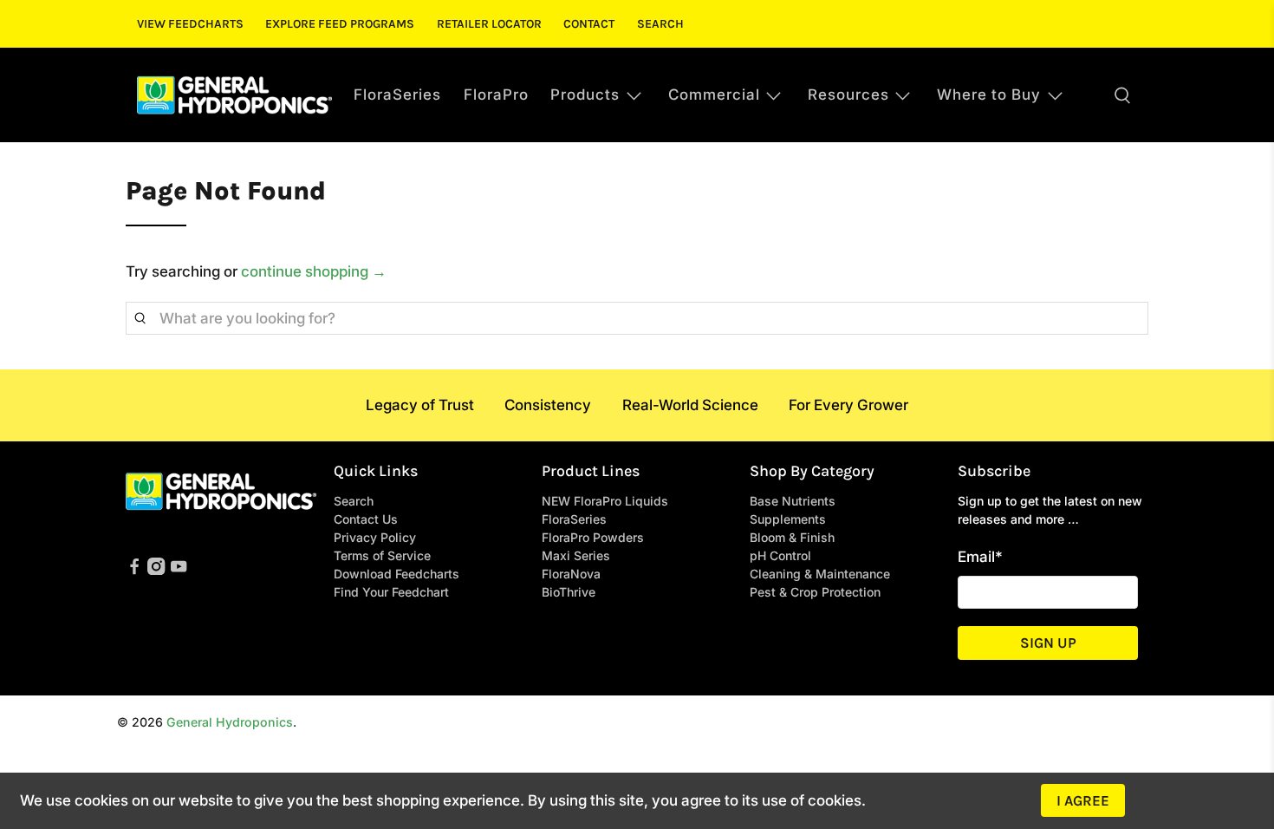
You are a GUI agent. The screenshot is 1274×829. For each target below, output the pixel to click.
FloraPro (496, 94)
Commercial (714, 94)
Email (980, 556)
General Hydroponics (229, 722)
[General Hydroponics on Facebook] (134, 570)
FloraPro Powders (593, 537)
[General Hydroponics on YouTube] (178, 570)
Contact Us (366, 519)
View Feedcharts (190, 23)
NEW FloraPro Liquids (605, 500)
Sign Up (1048, 642)
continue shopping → (314, 271)
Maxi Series (576, 555)
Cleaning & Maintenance (820, 573)
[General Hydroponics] (234, 94)
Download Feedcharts (396, 573)
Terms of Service (382, 555)
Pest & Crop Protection (815, 591)
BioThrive (568, 591)
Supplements (788, 519)
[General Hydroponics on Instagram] (156, 570)
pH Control (780, 555)
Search (660, 23)
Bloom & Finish (792, 537)
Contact (588, 23)
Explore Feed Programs (339, 23)
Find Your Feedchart (391, 591)
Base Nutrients (792, 500)
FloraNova (571, 573)
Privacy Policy (375, 537)
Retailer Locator (489, 23)
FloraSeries (397, 94)
